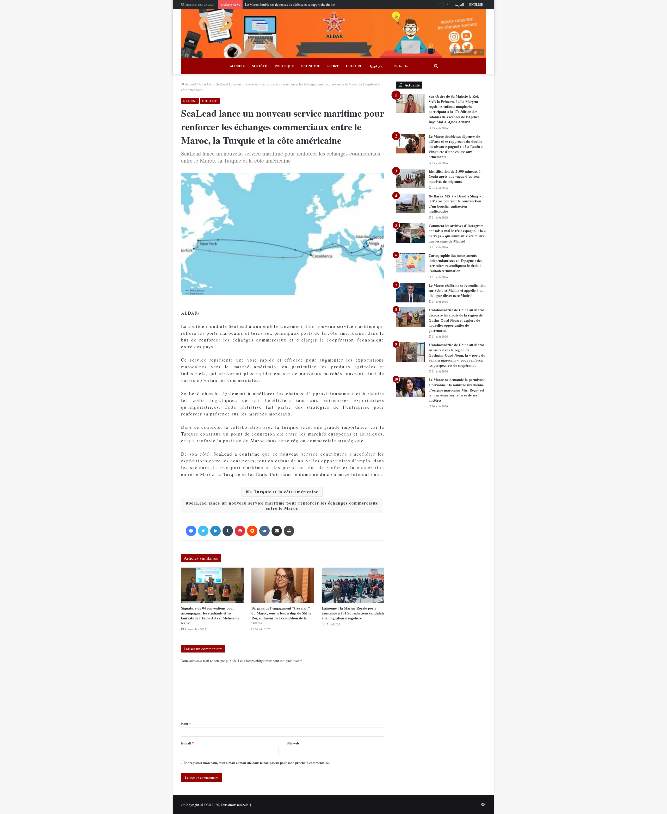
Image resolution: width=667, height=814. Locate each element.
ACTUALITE (209, 101)
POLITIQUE (284, 65)
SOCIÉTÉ (259, 65)
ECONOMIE (310, 65)
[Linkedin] (215, 531)
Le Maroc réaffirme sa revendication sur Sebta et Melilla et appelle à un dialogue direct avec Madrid (457, 290)
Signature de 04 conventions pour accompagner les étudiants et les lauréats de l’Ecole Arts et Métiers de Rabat (210, 615)
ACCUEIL (237, 65)
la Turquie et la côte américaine (283, 492)
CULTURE (354, 65)
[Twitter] (203, 531)
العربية (459, 4)
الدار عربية (377, 65)
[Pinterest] (240, 531)
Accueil (190, 84)
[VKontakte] (264, 531)
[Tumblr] (228, 531)
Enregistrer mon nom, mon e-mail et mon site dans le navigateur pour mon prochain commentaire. (257, 762)
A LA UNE (206, 84)
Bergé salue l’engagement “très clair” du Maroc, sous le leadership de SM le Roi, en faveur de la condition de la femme (281, 615)
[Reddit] (252, 531)
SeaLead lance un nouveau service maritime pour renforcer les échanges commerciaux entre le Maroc (283, 505)
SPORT (333, 65)
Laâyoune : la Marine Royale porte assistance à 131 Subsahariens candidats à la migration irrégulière (353, 613)
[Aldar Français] (333, 33)
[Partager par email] (276, 531)
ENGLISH (476, 4)
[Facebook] (191, 531)
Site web (293, 743)
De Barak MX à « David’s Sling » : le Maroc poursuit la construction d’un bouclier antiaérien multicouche (456, 203)
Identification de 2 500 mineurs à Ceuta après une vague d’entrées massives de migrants (454, 176)
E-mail (187, 743)
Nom (186, 723)
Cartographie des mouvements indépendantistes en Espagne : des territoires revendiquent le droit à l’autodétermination (455, 263)
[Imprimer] (289, 531)
